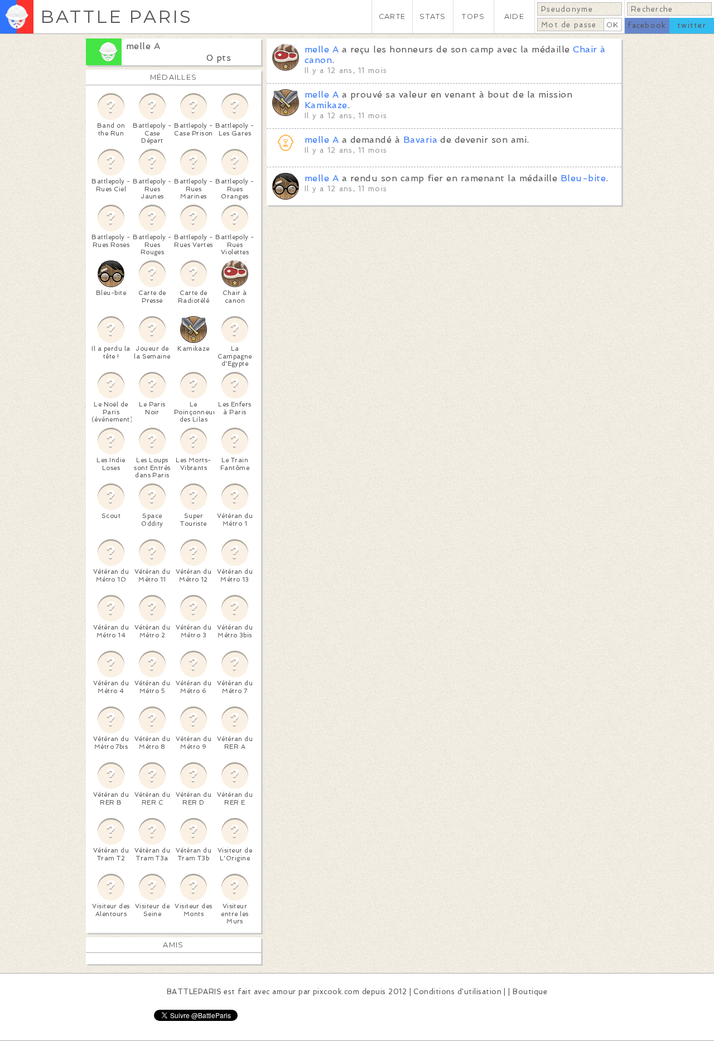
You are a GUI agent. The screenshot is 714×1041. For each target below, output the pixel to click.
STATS (432, 16)
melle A (143, 46)
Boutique (530, 991)
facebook (647, 25)
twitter (691, 25)
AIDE (514, 16)
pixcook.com (336, 991)
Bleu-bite (583, 178)
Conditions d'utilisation (457, 991)
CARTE (392, 16)
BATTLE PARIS (116, 16)
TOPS (473, 16)
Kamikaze (326, 105)
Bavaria (420, 139)
